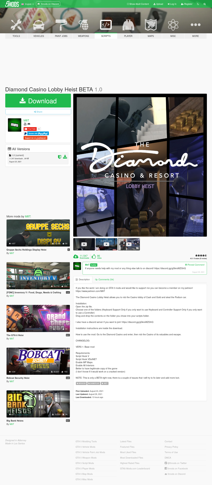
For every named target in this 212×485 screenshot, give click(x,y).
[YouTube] (25, 123)
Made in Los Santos (15, 443)
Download (41, 100)
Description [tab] (84, 279)
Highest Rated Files (129, 463)
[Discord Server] (29, 123)
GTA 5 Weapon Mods (86, 457)
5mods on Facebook (177, 468)
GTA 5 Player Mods (85, 468)
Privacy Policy (171, 446)
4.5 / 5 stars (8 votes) (198, 258)
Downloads (84, 258)
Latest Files (125, 441)
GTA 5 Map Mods (84, 473)
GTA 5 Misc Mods (84, 479)
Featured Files (127, 446)
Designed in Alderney (15, 440)
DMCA (168, 457)
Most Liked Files (128, 452)
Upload (159, 3)
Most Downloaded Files (131, 457)
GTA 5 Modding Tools (86, 441)
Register (188, 3)
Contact (168, 441)
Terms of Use (171, 452)
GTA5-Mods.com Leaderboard (135, 468)
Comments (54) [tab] (105, 279)
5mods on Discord (176, 473)
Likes (99, 258)
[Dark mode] (198, 4)
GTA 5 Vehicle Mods (85, 446)
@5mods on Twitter (177, 463)
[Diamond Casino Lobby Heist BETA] (140, 165)
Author (93, 265)
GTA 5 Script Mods (85, 463)
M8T (26, 120)
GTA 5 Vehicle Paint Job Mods (90, 452)
